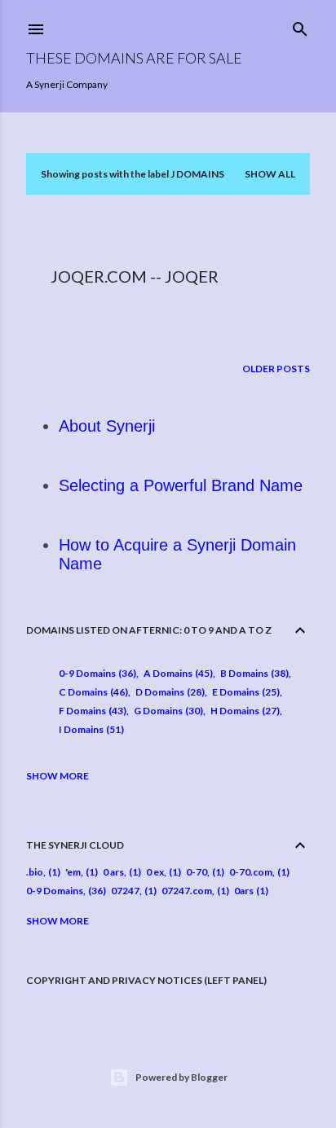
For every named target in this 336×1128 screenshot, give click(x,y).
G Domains (167, 710)
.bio (34, 872)
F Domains (91, 710)
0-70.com (250, 872)
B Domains (252, 673)
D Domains (168, 692)
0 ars (113, 872)
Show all (270, 174)
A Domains (177, 673)
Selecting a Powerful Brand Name (181, 485)
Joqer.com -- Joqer (135, 276)
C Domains (92, 692)
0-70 (196, 872)
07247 (125, 890)
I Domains (90, 729)
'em (73, 872)
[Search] (300, 26)
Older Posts (276, 368)
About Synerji (107, 426)
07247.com (186, 890)
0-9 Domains (96, 673)
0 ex (155, 872)
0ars (244, 890)
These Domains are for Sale (134, 58)
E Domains (244, 692)
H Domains (243, 710)
